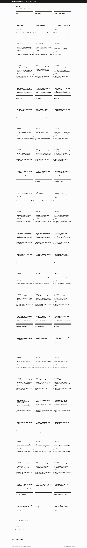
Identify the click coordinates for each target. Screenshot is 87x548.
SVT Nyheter (25, 529)
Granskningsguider (33, 1)
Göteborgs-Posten (18, 529)
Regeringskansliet (25, 523)
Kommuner (27, 1)
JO (45, 523)
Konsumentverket (41, 523)
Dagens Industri (30, 529)
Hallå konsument (31, 523)
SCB (36, 523)
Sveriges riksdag (18, 523)
